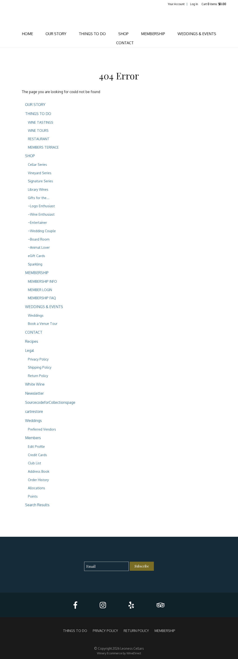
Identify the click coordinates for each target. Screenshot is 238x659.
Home (27, 33)
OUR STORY (56, 33)
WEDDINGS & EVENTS (197, 33)
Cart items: (214, 4)
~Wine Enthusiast (41, 214)
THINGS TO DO (92, 33)
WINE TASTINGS (40, 122)
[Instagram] (103, 605)
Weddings (35, 315)
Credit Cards (37, 455)
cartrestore (34, 411)
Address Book (38, 471)
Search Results (37, 505)
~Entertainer (37, 222)
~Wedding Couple (42, 231)
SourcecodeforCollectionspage (50, 402)
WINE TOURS (38, 130)
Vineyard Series (39, 173)
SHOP (123, 33)
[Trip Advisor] (160, 605)
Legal (29, 350)
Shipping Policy (39, 367)
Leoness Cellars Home (119, 17)
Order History (38, 480)
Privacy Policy (38, 359)
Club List (34, 463)
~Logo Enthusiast (41, 206)
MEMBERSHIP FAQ (42, 298)
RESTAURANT (39, 139)
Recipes (31, 341)
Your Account (176, 4)
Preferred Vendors (42, 429)
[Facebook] (75, 605)
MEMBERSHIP (153, 33)
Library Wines (38, 189)
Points (33, 496)
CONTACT (125, 43)
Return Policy (38, 376)
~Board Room (39, 239)
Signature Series (40, 181)
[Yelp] (131, 605)
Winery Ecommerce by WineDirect (119, 653)
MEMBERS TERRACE (43, 147)
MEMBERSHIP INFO (42, 281)
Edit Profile (36, 446)
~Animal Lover (39, 247)
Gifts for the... (38, 198)
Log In (194, 4)
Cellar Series (37, 164)
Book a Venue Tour (42, 323)
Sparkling (35, 264)
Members (33, 437)
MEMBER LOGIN (40, 290)
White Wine (35, 384)
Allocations (36, 488)
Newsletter (34, 393)
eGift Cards (36, 256)
